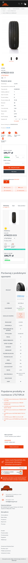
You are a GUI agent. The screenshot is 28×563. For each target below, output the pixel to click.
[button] (19, 4)
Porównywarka (21, 190)
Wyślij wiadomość (14, 446)
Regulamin (3, 537)
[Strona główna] (5, 4)
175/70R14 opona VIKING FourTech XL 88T (13, 417)
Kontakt (3, 530)
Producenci (3, 519)
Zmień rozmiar (7, 160)
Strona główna (4, 515)
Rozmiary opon (4, 548)
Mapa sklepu (4, 517)
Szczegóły (16, 121)
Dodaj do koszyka (15, 167)
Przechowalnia (8, 190)
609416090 (16, 179)
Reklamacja (3, 539)
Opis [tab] (13, 205)
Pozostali (7, 230)
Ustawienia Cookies (5, 553)
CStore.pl (14, 560)
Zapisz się (21, 468)
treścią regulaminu (18, 477)
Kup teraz (14, 171)
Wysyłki (21, 187)
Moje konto (3, 521)
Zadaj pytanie (7, 187)
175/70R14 (4, 75)
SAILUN (8, 127)
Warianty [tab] (6, 205)
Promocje (3, 524)
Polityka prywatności (6, 550)
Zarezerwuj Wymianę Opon (7, 546)
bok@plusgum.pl (11, 501)
